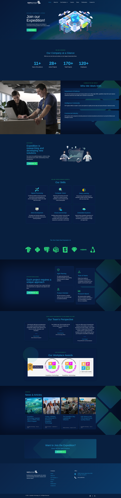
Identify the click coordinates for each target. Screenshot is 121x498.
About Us (56, 2)
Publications (84, 2)
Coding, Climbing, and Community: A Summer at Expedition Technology (50, 419)
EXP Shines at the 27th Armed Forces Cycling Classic (86, 417)
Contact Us (92, 2)
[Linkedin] (90, 496)
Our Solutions (63, 2)
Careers (72, 2)
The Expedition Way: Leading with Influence (69, 417)
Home (49, 2)
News (77, 2)
